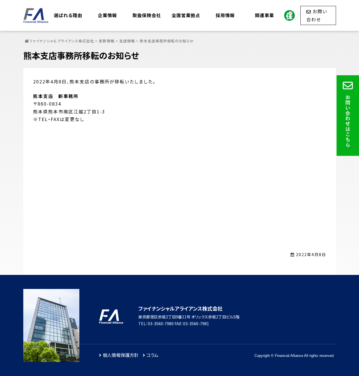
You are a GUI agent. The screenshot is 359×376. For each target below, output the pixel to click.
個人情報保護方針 (121, 355)
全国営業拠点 (186, 15)
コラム (152, 355)
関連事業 (264, 15)
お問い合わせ (316, 15)
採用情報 (225, 15)
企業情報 (107, 15)
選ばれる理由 (68, 15)
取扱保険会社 (146, 15)
